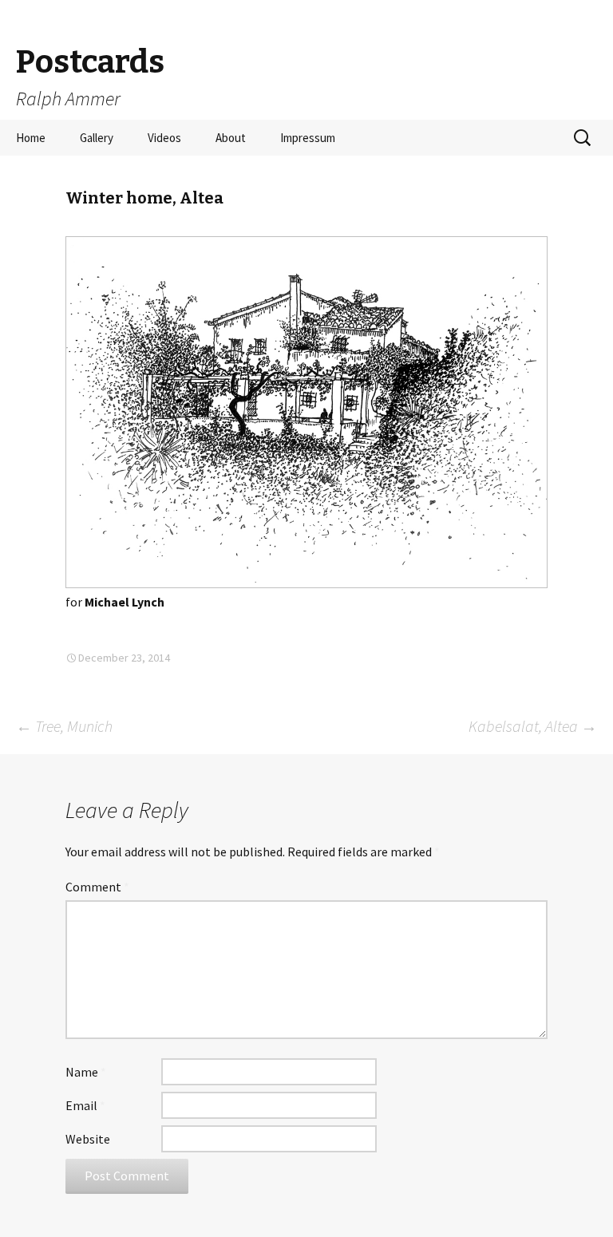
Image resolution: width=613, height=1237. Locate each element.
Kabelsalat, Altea (533, 726)
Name (85, 1072)
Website (87, 1139)
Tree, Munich (64, 726)
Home (30, 137)
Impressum (307, 137)
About (231, 137)
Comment (97, 887)
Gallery (96, 137)
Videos (164, 137)
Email (85, 1105)
